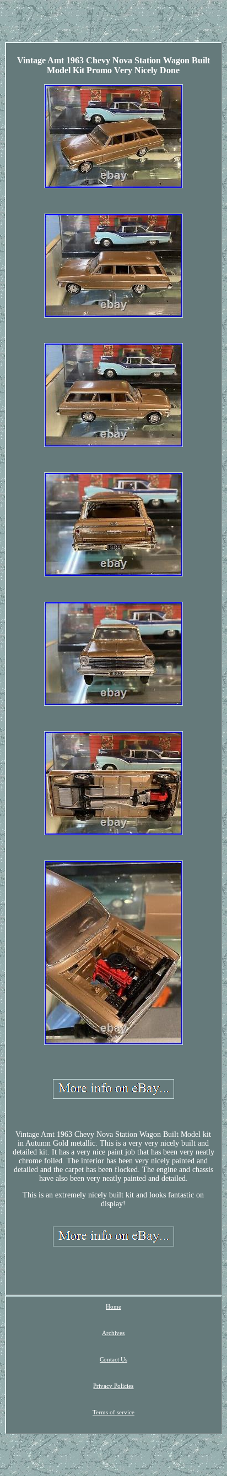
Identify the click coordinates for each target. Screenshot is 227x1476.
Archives (113, 1333)
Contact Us (113, 1359)
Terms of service (113, 1412)
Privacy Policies (113, 1385)
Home (113, 1306)
